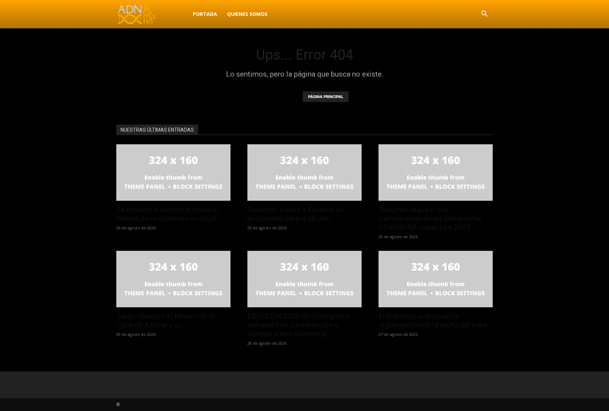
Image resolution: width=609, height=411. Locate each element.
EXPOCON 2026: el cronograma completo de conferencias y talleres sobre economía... (298, 325)
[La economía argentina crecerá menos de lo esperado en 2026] (173, 172)
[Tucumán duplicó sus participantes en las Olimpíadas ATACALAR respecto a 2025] (436, 172)
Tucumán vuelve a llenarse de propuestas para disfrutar (295, 214)
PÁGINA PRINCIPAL (325, 96)
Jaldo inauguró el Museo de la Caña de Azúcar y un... (165, 320)
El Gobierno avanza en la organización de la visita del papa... (436, 320)
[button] (484, 14)
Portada (205, 14)
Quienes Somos (247, 14)
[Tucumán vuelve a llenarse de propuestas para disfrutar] (304, 172)
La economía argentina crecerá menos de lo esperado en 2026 (166, 214)
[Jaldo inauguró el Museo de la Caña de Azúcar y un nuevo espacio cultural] (173, 279)
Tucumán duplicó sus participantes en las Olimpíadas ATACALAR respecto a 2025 (430, 218)
